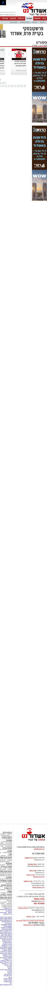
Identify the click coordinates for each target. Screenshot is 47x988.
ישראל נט (9, 911)
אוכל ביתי (9, 843)
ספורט (29, 18)
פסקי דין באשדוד (6, 893)
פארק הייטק (8, 974)
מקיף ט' (9, 971)
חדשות (37, 18)
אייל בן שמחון (8, 914)
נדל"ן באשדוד (7, 908)
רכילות (21, 18)
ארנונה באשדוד (7, 944)
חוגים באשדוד (7, 943)
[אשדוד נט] (30, 841)
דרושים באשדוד (7, 941)
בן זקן (10, 977)
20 (25, 86)
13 (3, 86)
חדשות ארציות (7, 838)
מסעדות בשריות (7, 842)
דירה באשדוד (7, 959)
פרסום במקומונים (6, 925)
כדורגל (42, 22)
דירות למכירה (8, 976)
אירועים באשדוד (7, 940)
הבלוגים (9, 877)
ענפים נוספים (24, 22)
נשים (10, 902)
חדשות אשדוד (7, 837)
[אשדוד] (31, 16)
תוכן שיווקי (9, 886)
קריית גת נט (8, 965)
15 (9, 86)
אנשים (3, 856)
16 (12, 86)
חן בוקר (9, 973)
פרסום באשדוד (7, 950)
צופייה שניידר (8, 980)
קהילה (5, 18)
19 (21, 86)
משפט (9, 891)
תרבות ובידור (7, 848)
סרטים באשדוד (7, 906)
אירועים (9, 865)
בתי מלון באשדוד (6, 922)
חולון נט (9, 967)
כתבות (10, 856)
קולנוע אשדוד (7, 979)
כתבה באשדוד (7, 956)
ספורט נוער (13, 22)
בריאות (10, 890)
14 (6, 86)
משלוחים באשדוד (6, 928)
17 (15, 86)
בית (44, 18)
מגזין (10, 854)
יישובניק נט (8, 923)
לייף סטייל (8, 888)
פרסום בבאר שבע (6, 935)
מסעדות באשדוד (6, 929)
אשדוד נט (43, 45)
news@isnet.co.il (38, 887)
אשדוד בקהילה (6, 866)
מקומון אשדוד (7, 926)
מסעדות (9, 840)
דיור (11, 983)
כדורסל (34, 22)
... (25, 68)
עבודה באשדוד (7, 955)
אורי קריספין (28, 881)
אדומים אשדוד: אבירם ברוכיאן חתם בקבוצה (20, 63)
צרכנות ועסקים (6, 885)
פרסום (10, 968)
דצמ (4, 83)
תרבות (13, 18)
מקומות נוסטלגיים (6, 882)
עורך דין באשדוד (7, 964)
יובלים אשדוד (8, 982)
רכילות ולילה (7, 832)
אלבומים (9, 863)
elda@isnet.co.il (38, 877)
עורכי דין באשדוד (6, 946)
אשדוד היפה (8, 868)
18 (18, 86)
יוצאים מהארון (5, 835)
